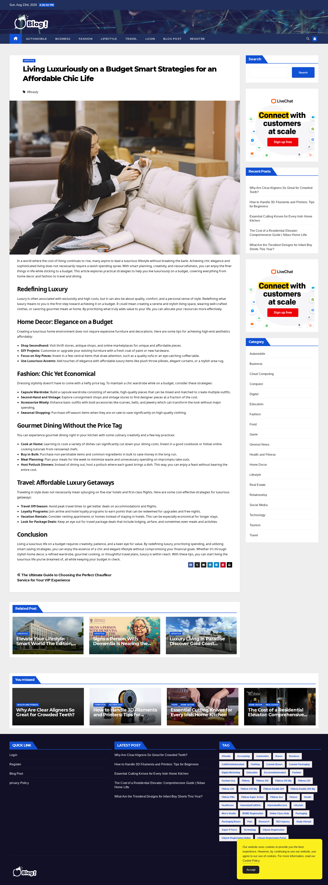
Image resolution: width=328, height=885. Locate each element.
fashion (296, 772)
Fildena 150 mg (249, 789)
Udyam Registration (273, 829)
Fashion (86, 39)
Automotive (262, 756)
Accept (251, 869)
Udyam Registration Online (236, 838)
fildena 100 (262, 780)
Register (197, 39)
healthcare (228, 805)
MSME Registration (252, 813)
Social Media (259, 505)
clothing (255, 764)
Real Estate (258, 484)
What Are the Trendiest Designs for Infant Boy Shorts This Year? (158, 796)
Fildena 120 (304, 780)
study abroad (303, 821)
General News (259, 444)
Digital (254, 394)
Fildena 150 (228, 789)
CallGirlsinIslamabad (233, 764)
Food (253, 424)
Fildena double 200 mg (303, 789)
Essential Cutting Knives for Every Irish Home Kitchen (201, 712)
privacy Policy (19, 783)
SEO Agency (283, 821)
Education (257, 404)
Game (254, 434)
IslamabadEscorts (277, 805)
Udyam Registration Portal (271, 838)
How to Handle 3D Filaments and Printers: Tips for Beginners (125, 714)
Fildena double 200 (273, 789)
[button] (307, 38)
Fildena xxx (276, 797)
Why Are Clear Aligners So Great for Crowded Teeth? (45, 712)
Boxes (278, 756)
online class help (279, 813)
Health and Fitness (263, 454)
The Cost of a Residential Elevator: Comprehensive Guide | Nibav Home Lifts (276, 714)
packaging (301, 813)
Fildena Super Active (252, 797)
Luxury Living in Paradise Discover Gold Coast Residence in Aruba (197, 643)
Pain (249, 821)
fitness (293, 797)
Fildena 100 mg (283, 780)
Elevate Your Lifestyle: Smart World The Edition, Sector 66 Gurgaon (44, 643)
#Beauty (32, 92)
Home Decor (258, 464)
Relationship (258, 495)
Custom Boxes (274, 764)
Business (62, 39)
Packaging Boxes (231, 821)
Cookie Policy (251, 860)
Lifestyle (109, 39)
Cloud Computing (262, 374)
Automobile (36, 39)
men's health (229, 813)
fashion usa (228, 780)
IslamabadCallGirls (250, 805)
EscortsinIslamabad (275, 772)
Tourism (255, 525)
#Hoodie (226, 756)
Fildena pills (228, 797)
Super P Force (229, 829)
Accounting (243, 756)
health (307, 797)
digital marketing (231, 772)
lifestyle (298, 805)
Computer (256, 384)
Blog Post (172, 39)
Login (150, 39)
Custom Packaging (299, 764)
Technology (258, 515)
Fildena (246, 780)
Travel (131, 39)
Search (255, 59)
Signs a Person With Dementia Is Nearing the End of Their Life (120, 643)
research (264, 821)
